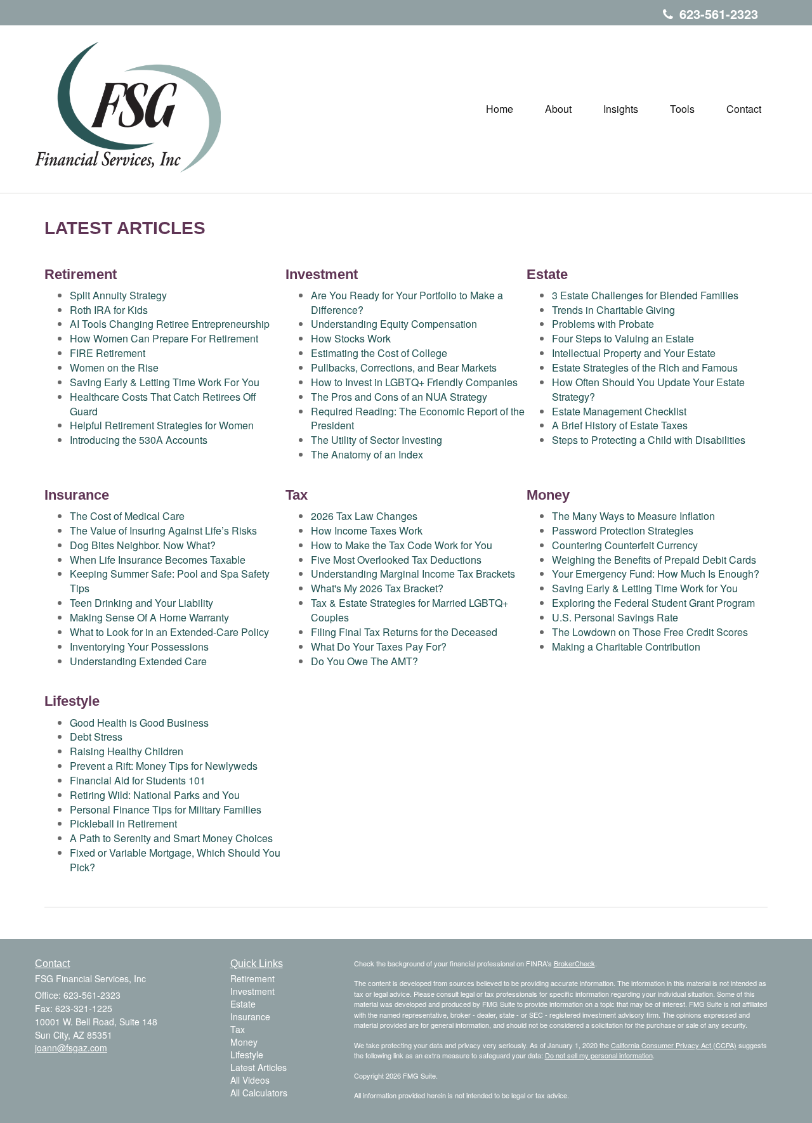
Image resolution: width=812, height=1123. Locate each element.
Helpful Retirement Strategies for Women (162, 425)
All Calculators (258, 1092)
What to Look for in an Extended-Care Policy (169, 632)
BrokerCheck (574, 963)
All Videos (250, 1080)
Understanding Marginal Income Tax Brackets (413, 573)
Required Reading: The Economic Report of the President (418, 418)
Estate (243, 1003)
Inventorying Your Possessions (139, 646)
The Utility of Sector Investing (376, 439)
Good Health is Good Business (139, 722)
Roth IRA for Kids (109, 309)
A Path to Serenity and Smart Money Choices (171, 838)
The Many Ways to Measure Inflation (633, 516)
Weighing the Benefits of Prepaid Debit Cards (654, 559)
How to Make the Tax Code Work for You (401, 545)
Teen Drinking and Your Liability (141, 602)
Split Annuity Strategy (118, 295)
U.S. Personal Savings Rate (615, 617)
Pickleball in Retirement (123, 823)
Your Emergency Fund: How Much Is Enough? (655, 573)
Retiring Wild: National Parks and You (155, 795)
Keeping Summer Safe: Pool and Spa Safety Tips (170, 580)
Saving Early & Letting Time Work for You (645, 588)
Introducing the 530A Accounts (138, 439)
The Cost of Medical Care (127, 516)
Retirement (252, 978)
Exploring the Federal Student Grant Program (653, 602)
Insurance (250, 1016)
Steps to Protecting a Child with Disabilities (648, 439)
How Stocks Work (351, 338)
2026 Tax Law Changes (364, 516)
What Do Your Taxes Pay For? (379, 646)
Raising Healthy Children (126, 751)
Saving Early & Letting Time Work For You (164, 382)
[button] (558, 109)
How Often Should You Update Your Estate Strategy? (648, 389)
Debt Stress (96, 736)
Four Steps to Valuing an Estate (623, 338)
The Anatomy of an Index (367, 454)
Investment (252, 991)
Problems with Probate (603, 323)
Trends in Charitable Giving (613, 309)
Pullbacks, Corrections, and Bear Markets (404, 367)
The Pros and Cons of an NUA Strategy (399, 396)
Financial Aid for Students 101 (138, 780)
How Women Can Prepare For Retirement (164, 338)
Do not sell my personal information (599, 1055)
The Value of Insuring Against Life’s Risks (163, 530)
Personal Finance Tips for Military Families (165, 809)
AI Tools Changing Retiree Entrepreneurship (170, 323)
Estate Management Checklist (619, 411)
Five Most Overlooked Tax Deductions (396, 559)
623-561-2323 (718, 13)
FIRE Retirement (107, 353)
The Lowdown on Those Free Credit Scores (650, 632)
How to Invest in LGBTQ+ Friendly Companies (414, 382)
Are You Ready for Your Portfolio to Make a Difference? (407, 302)
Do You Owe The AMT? (364, 661)
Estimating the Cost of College (379, 353)
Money (244, 1041)
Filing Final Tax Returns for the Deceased (404, 632)
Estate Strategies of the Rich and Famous (645, 367)
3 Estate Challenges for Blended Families (645, 295)
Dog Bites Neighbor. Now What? (143, 545)
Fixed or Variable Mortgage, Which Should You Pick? (175, 859)
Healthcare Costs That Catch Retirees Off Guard (163, 404)
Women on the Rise (114, 367)
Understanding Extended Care (138, 661)
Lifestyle (246, 1054)
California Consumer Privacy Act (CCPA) (674, 1045)
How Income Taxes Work (366, 530)
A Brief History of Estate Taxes (620, 425)
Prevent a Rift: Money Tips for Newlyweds (164, 765)
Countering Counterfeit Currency (625, 545)
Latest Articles (258, 1067)
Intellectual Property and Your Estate (634, 353)
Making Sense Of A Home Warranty (149, 617)
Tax (237, 1029)
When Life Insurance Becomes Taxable (158, 559)
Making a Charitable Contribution (626, 646)
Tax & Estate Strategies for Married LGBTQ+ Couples (409, 610)
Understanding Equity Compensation (394, 323)
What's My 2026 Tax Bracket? (377, 588)
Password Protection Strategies (622, 530)
